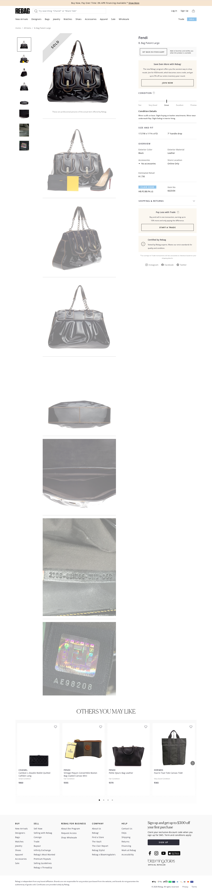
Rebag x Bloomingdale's (104, 854)
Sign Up (184, 10)
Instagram (153, 264)
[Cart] (193, 10)
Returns (125, 841)
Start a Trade (167, 227)
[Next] (193, 763)
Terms (194, 886)
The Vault (96, 841)
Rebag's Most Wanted (44, 854)
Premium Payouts (42, 858)
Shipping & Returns (151, 201)
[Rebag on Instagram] (156, 853)
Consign (38, 837)
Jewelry (56, 19)
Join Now (167, 83)
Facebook (169, 264)
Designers (36, 19)
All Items (27, 28)
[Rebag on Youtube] (164, 853)
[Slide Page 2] (103, 800)
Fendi (143, 37)
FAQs (124, 833)
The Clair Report (100, 846)
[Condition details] (154, 93)
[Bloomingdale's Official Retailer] (161, 861)
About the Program (70, 828)
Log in (174, 10)
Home (18, 28)
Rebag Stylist (98, 850)
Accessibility (128, 854)
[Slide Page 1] (99, 800)
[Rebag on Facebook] (150, 853)
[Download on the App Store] (174, 853)
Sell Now (38, 828)
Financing (126, 846)
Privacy (185, 886)
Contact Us (127, 828)
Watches (68, 19)
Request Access (69, 833)
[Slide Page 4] (112, 800)
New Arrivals (21, 19)
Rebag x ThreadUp (43, 867)
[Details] (178, 212)
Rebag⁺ (95, 833)
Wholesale (124, 19)
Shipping (126, 837)
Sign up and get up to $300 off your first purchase (169, 825)
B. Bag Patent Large (149, 43)
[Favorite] (55, 726)
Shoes (78, 19)
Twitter (183, 264)
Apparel (104, 19)
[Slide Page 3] (108, 800)
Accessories (90, 19)
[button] (79, 69)
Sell (191, 19)
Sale (113, 19)
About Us (96, 828)
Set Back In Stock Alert (153, 52)
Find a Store (98, 837)
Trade (181, 19)
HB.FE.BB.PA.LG (145, 191)
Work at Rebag (129, 850)
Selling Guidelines (43, 863)
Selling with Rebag (43, 833)
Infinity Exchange (42, 850)
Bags (47, 19)
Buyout (37, 846)
